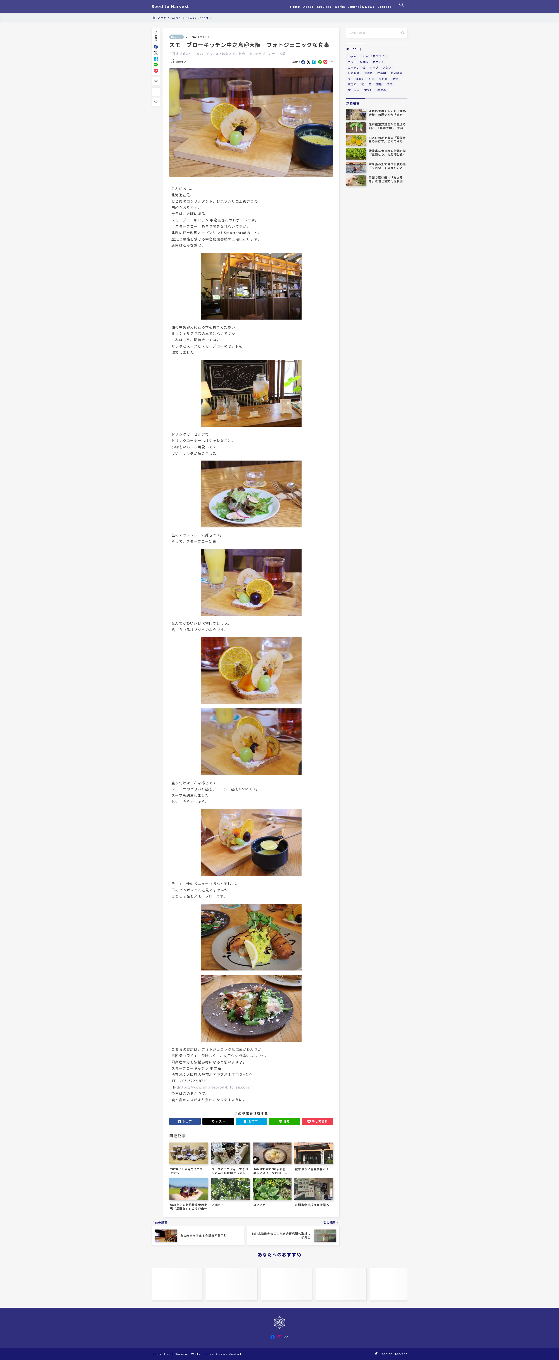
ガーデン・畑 (356, 67)
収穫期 (381, 73)
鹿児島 (381, 90)
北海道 (368, 73)
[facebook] (156, 47)
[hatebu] (156, 59)
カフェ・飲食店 (220, 53)
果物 (395, 78)
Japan (200, 53)
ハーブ (374, 67)
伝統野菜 (354, 73)
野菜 (389, 84)
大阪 (282, 53)
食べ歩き (255, 53)
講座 (379, 84)
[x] (156, 53)
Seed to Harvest (170, 6)
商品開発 (396, 73)
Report (176, 37)
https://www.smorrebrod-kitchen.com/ (214, 1087)
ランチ (270, 53)
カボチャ (378, 62)
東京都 (383, 78)
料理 (175, 53)
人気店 (240, 53)
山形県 (359, 78)
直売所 (352, 84)
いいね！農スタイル (374, 56)
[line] (156, 65)
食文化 (187, 53)
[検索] (402, 33)
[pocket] (156, 71)
